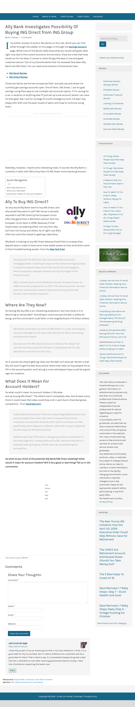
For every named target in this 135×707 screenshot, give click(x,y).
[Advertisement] (48, 139)
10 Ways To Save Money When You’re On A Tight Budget (112, 229)
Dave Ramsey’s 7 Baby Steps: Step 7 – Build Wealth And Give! (113, 591)
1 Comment (26, 37)
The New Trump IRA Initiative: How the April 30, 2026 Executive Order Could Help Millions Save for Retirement (113, 530)
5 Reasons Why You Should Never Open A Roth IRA (113, 183)
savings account (78, 46)
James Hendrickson (108, 354)
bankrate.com (33, 403)
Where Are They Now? (16, 191)
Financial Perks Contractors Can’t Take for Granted (33, 680)
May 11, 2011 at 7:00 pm (18, 646)
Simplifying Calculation (110, 311)
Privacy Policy (105, 501)
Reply (12, 670)
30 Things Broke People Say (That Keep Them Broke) (113, 159)
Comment (13, 580)
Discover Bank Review (113, 129)
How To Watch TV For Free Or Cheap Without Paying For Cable (112, 345)
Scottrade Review (111, 119)
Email (11, 615)
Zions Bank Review (112, 113)
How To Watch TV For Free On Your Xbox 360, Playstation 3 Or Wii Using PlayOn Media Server (113, 214)
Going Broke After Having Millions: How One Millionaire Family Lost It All (112, 333)
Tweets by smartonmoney (111, 57)
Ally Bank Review (18, 73)
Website (12, 624)
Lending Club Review (113, 103)
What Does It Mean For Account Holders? (24, 194)
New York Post (57, 249)
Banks (25, 557)
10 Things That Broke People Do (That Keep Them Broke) (113, 171)
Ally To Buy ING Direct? (16, 188)
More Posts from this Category (111, 623)
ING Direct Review (18, 77)
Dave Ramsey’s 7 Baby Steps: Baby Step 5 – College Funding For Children (113, 611)
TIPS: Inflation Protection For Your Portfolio (27, 682)
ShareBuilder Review (113, 124)
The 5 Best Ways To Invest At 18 (111, 576)
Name (11, 606)
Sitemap (78, 696)
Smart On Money (67, 6)
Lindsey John (105, 280)
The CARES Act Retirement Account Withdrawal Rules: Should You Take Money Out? (112, 557)
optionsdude (15, 643)
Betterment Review (112, 108)
